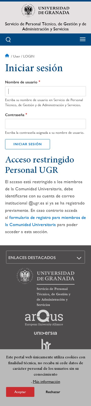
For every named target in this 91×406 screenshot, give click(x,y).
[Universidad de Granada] (45, 10)
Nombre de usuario (21, 82)
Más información (46, 381)
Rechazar (53, 392)
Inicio (7, 56)
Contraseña (14, 115)
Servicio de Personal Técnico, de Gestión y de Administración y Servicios (45, 26)
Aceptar (20, 392)
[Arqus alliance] (44, 318)
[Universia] (45, 333)
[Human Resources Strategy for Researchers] (45, 347)
